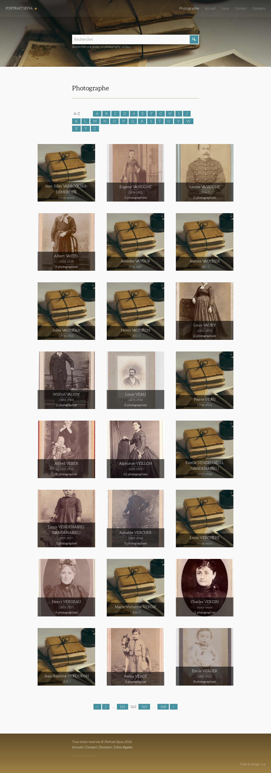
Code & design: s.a (252, 764)
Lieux (225, 8)
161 (122, 707)
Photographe (189, 8)
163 (144, 707)
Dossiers (259, 8)
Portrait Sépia (19, 8)
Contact (241, 8)
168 (163, 707)
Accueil (210, 8)
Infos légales (123, 747)
